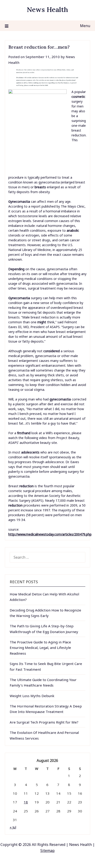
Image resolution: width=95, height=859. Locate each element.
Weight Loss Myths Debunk (32, 695)
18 (26, 802)
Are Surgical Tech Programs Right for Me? (44, 722)
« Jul (13, 827)
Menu (85, 25)
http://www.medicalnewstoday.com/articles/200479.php (50, 534)
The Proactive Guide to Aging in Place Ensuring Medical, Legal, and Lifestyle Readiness (40, 648)
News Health (47, 9)
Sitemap (47, 850)
